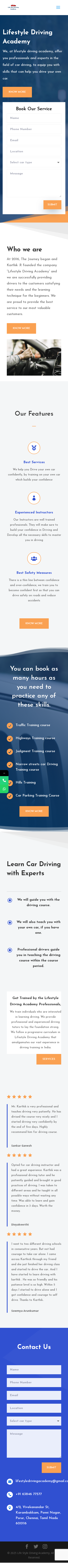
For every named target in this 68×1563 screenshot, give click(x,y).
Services (48, 1059)
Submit (52, 204)
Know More (17, 92)
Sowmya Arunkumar (25, 1311)
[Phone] (4, 780)
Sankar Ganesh (21, 1145)
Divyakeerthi (20, 1224)
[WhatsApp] (4, 789)
